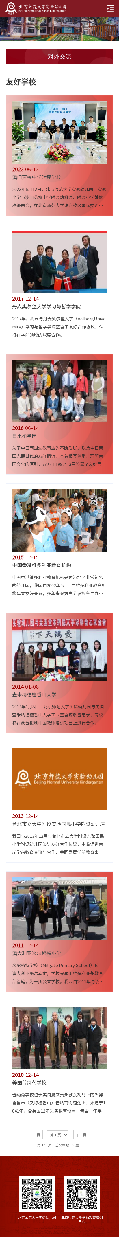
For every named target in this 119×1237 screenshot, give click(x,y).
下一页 (81, 1135)
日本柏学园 (24, 435)
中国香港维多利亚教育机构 (41, 565)
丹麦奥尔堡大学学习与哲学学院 (46, 306)
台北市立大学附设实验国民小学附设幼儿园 (58, 823)
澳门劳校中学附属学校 (36, 177)
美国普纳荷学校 (29, 1082)
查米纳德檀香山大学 (34, 694)
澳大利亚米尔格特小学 (36, 953)
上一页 (35, 1135)
